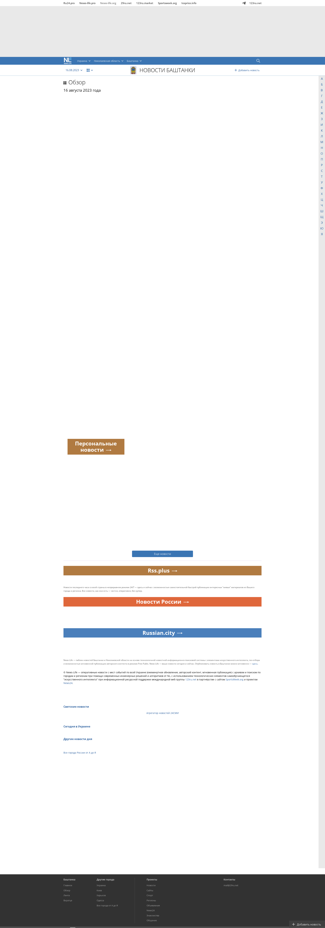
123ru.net (255, 3)
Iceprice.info (188, 3)
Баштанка (69, 879)
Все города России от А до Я (79, 752)
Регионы (151, 900)
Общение (152, 920)
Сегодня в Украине (76, 726)
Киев (99, 890)
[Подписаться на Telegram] (244, 3)
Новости (151, 885)
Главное (67, 885)
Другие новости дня (77, 739)
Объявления (153, 905)
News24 (67, 683)
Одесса (100, 900)
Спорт (150, 895)
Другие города (105, 879)
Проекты (152, 879)
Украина (101, 885)
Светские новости (76, 706)
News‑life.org (108, 3)
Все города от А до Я (107, 905)
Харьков (101, 895)
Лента (66, 895)
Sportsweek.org (167, 3)
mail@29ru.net (231, 885)
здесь (255, 663)
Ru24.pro (69, 3)
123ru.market (144, 3)
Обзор (76, 82)
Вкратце (67, 900)
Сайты (150, 890)
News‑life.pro (87, 3)
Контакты (229, 879)
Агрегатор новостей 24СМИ (162, 713)
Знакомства (153, 915)
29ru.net (126, 3)
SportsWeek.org (234, 679)
